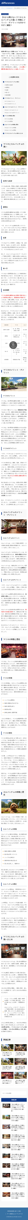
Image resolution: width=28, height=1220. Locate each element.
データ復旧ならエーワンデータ (15, 1213)
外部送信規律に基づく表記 (14, 1211)
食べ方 (7, 92)
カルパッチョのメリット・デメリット (14, 107)
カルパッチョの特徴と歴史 (11, 124)
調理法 (7, 87)
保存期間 (8, 95)
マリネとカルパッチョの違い (12, 81)
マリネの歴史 (9, 121)
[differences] (8, 3)
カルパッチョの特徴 (11, 127)
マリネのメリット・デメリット (13, 98)
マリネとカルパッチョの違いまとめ (14, 133)
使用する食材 (9, 85)
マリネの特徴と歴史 (10, 115)
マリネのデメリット (11, 103)
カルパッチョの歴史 (11, 130)
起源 (7, 90)
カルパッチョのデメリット (12, 112)
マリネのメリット (10, 101)
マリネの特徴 (9, 119)
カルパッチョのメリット (12, 110)
